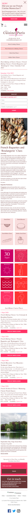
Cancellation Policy (11, 495)
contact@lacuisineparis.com (14, 40)
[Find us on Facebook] (9, 511)
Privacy (24, 495)
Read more (4, 453)
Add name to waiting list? (9, 97)
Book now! (14, 19)
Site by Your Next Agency (14, 504)
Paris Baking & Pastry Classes (11, 62)
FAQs (3, 495)
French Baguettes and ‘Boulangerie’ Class (13, 65)
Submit (14, 110)
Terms (19, 495)
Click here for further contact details (10, 486)
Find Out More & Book (14, 331)
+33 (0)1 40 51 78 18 (14, 38)
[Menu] (25, 24)
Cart (2, 26)
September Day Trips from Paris (11, 442)
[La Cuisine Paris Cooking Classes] (14, 32)
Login (5, 26)
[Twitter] (14, 511)
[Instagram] (18, 511)
